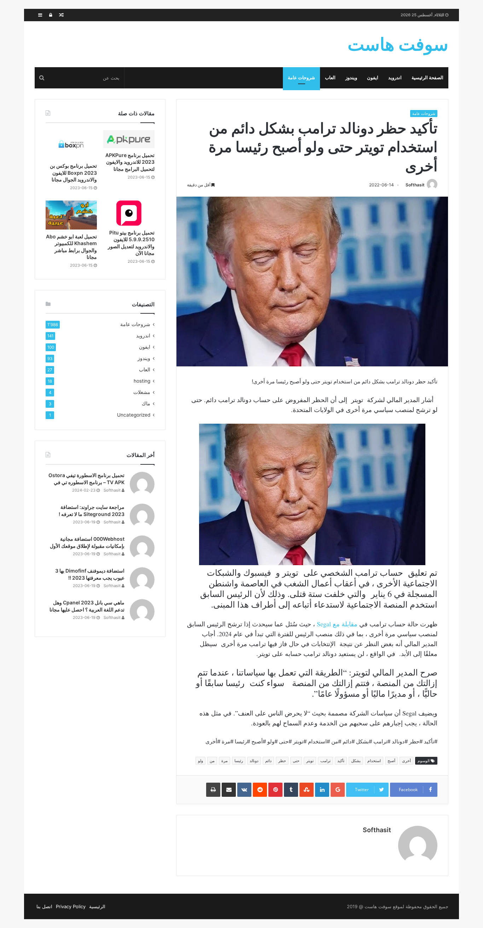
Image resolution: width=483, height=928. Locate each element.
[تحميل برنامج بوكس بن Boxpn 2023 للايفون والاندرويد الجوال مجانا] (71, 144)
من (212, 760)
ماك (146, 403)
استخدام (374, 760)
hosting (142, 381)
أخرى (406, 760)
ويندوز (351, 77)
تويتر (310, 760)
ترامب (325, 760)
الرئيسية (97, 906)
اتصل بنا (44, 906)
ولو (200, 760)
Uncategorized (133, 415)
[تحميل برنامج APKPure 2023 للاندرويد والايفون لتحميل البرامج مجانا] (129, 139)
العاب (330, 77)
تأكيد (340, 760)
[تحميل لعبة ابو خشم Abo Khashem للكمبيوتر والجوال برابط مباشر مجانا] (71, 215)
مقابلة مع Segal (337, 624)
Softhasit (415, 184)
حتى (296, 760)
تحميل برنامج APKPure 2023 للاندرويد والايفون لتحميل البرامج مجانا (130, 162)
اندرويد (395, 77)
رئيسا (238, 760)
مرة (224, 760)
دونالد (254, 760)
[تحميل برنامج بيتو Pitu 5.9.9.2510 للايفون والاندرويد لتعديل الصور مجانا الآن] (129, 213)
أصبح (391, 760)
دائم (268, 760)
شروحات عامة (301, 77)
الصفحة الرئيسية (427, 77)
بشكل (356, 760)
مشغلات (141, 392)
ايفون (372, 77)
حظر (282, 760)
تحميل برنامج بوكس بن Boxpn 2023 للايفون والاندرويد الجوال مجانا (73, 172)
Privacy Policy (71, 906)
